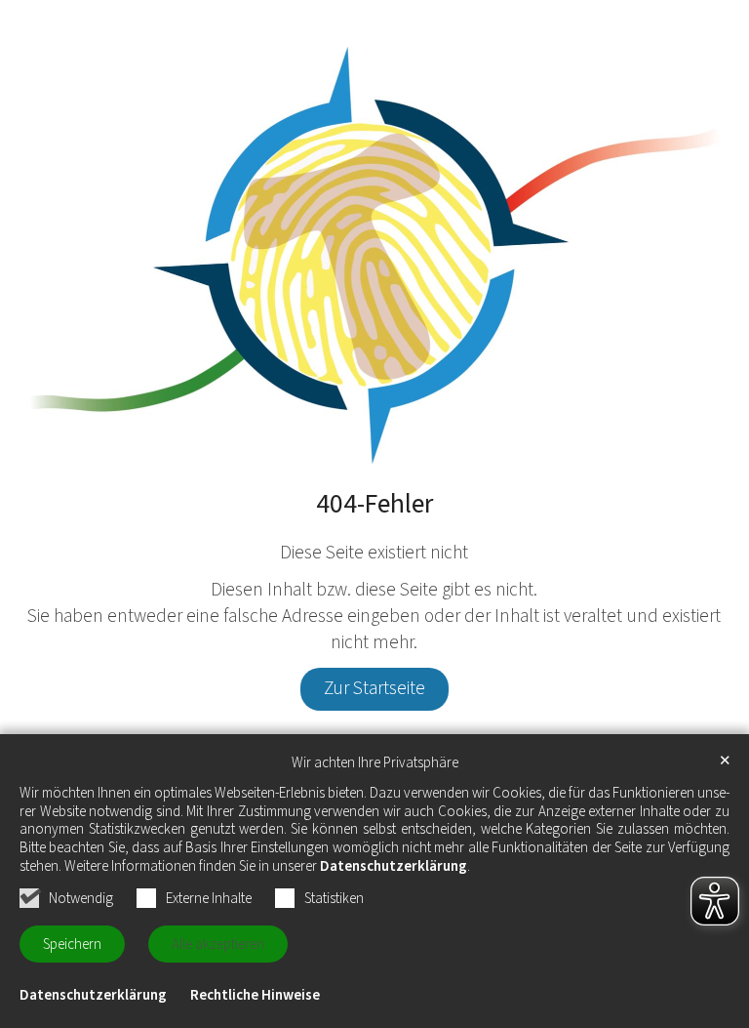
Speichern (72, 944)
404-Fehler (374, 504)
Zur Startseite (374, 688)
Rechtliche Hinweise (255, 995)
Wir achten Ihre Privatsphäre (375, 763)
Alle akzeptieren (218, 944)
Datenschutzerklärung (393, 866)
